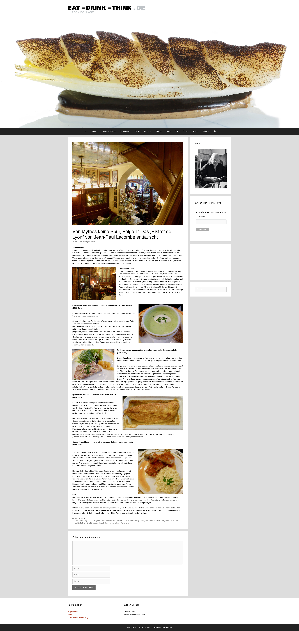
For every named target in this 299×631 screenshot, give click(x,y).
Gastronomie (125, 131)
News (168, 131)
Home (85, 131)
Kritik (94, 131)
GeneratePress (166, 627)
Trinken (158, 131)
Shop (205, 131)
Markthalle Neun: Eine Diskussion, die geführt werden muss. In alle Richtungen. (102, 523)
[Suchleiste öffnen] (215, 131)
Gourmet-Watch (109, 131)
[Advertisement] (210, 261)
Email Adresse (201, 216)
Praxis (137, 131)
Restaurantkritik (80, 518)
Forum (185, 131)
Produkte (147, 131)
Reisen (195, 131)
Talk (176, 131)
